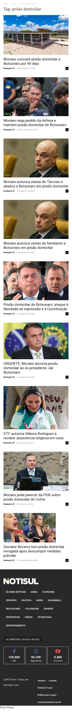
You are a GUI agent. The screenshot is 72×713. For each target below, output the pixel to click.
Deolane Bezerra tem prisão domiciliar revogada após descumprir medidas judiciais (33, 551)
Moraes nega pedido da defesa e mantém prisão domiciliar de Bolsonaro (34, 122)
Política (7, 52)
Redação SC (9, 68)
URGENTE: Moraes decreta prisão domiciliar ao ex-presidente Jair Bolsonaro (30, 367)
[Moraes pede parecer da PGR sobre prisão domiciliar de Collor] (36, 471)
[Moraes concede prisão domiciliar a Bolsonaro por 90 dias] (36, 35)
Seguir (36, 649)
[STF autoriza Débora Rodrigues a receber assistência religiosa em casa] (36, 407)
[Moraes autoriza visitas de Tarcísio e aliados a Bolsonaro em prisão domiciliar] (36, 158)
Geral (6, 487)
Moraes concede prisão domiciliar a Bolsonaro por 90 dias (31, 61)
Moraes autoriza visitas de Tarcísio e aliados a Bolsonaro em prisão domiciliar (36, 184)
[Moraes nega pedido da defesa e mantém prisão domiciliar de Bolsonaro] (36, 96)
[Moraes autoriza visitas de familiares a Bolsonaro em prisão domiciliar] (36, 219)
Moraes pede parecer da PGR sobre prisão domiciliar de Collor (31, 497)
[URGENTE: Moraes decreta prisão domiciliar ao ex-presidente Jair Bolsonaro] (36, 341)
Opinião (7, 297)
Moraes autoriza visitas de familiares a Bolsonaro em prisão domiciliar (34, 245)
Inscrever (58, 649)
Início (6, 3)
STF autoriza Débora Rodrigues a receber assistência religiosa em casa (33, 436)
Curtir (14, 649)
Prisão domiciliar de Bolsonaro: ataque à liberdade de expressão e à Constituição (35, 306)
